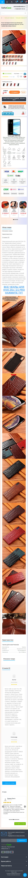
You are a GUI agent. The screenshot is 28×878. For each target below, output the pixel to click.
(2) (13, 76)
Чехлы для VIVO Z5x (14, 136)
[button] (11, 2)
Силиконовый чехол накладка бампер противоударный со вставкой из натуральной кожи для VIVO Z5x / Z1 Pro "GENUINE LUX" (23, 212)
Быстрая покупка (23, 92)
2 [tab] (14, 219)
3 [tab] (15, 219)
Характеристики (7, 234)
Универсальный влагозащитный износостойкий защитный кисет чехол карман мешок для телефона (16, 107)
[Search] (25, 13)
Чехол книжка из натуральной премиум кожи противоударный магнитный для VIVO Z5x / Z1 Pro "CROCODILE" (5, 211)
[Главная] (2, 18)
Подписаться (22, 840)
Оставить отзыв (20, 823)
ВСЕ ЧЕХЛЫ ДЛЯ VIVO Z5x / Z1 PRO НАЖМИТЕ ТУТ (14, 290)
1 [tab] (13, 219)
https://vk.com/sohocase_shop (27, 6)
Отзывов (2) (5, 237)
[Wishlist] (18, 76)
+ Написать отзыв (9, 783)
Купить (15, 92)
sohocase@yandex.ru (19, 6)
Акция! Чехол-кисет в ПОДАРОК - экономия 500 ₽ (14, 99)
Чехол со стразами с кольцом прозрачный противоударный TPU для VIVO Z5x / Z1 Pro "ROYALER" (14, 211)
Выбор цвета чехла (7, 81)
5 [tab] (17, 219)
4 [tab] (16, 219)
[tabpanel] (5, 209)
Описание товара (7, 231)
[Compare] (21, 76)
